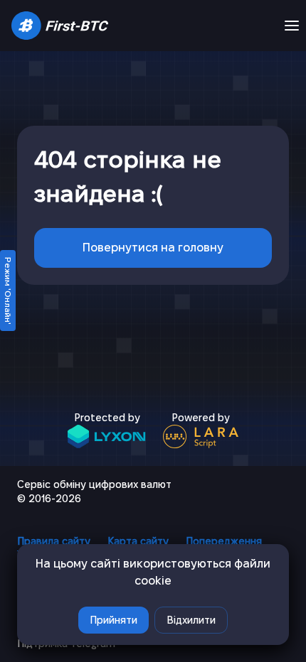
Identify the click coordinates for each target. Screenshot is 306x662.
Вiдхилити (191, 620)
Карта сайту (138, 541)
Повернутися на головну (153, 248)
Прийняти (113, 620)
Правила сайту (53, 541)
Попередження (224, 541)
